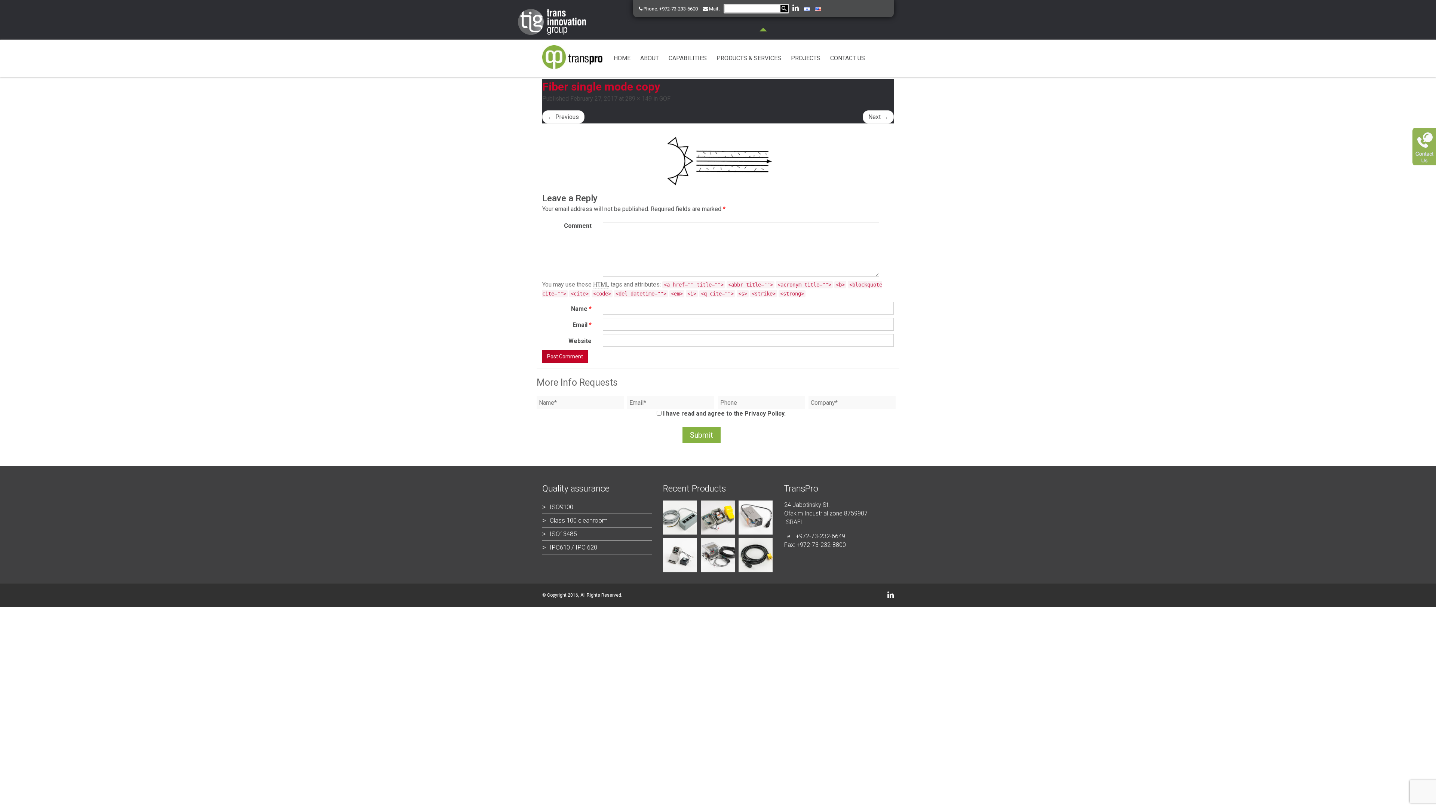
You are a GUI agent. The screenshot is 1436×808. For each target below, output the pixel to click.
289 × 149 (638, 98)
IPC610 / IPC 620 (573, 547)
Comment (578, 225)
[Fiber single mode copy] (718, 159)
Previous (563, 116)
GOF (665, 98)
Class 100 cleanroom (579, 520)
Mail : (714, 9)
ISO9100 (561, 507)
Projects (805, 58)
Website (580, 341)
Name (581, 308)
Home (622, 58)
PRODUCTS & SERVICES (749, 58)
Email (582, 324)
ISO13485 (563, 534)
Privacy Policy (764, 413)
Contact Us (847, 58)
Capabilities (688, 58)
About (649, 58)
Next (878, 116)
